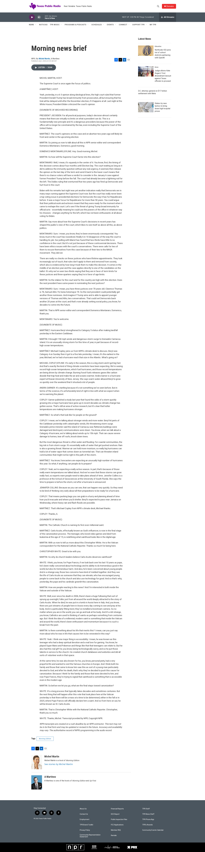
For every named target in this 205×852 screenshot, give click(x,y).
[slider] (42, 17)
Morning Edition (45, 739)
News (31, 25)
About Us (83, 809)
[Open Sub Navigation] (36, 25)
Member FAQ (116, 830)
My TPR (153, 25)
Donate (170, 6)
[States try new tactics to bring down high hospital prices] (146, 107)
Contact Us (84, 814)
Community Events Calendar (153, 830)
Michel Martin (44, 58)
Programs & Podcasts (75, 25)
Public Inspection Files (119, 819)
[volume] (39, 17)
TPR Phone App (148, 819)
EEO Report (115, 814)
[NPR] (75, 847)
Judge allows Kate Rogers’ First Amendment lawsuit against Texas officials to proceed (163, 75)
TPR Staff (146, 809)
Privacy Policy (85, 830)
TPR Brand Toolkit (86, 825)
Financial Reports (117, 809)
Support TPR (138, 25)
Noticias (43, 25)
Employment (84, 819)
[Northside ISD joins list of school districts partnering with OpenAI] (146, 51)
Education (158, 46)
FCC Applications (117, 825)
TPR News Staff (148, 814)
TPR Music (55, 25)
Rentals (114, 835)
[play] (32, 17)
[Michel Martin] (36, 762)
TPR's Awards (147, 825)
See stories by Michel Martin (58, 764)
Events (110, 25)
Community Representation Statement (90, 836)
